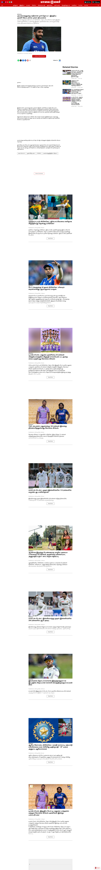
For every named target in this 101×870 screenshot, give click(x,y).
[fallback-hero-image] (67, 72)
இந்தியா (22, 5)
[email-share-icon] (28, 61)
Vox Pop (86, 5)
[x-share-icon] (21, 61)
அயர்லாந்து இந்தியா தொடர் (50, 153)
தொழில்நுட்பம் (66, 5)
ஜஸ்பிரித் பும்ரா (31, 153)
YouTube (80, 5)
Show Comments (39, 173)
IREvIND (39, 153)
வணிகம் (74, 5)
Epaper (98, 867)
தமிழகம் (15, 5)
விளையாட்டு (41, 5)
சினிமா (34, 5)
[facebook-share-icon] (23, 61)
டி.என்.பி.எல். (35, 365)
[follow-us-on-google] (59, 60)
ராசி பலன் (57, 5)
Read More (50, 238)
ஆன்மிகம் (49, 5)
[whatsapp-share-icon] (18, 61)
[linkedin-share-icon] (25, 61)
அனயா (52, 563)
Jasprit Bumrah (21, 153)
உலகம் (28, 5)
